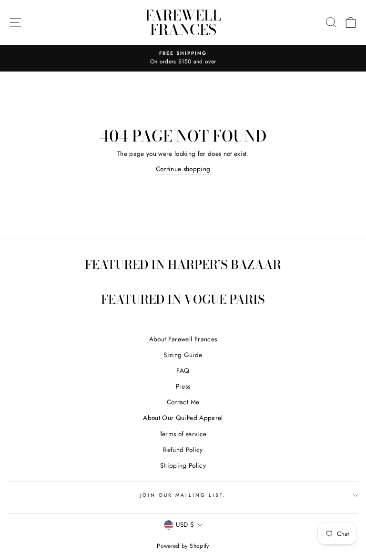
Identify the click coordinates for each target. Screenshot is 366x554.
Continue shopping (183, 169)
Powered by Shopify (183, 546)
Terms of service (183, 434)
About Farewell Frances (183, 339)
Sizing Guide (182, 354)
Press (183, 386)
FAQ (182, 370)
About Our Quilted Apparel (183, 417)
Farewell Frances (183, 22)
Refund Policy (183, 449)
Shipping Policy (183, 465)
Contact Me (183, 402)
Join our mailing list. (183, 495)
